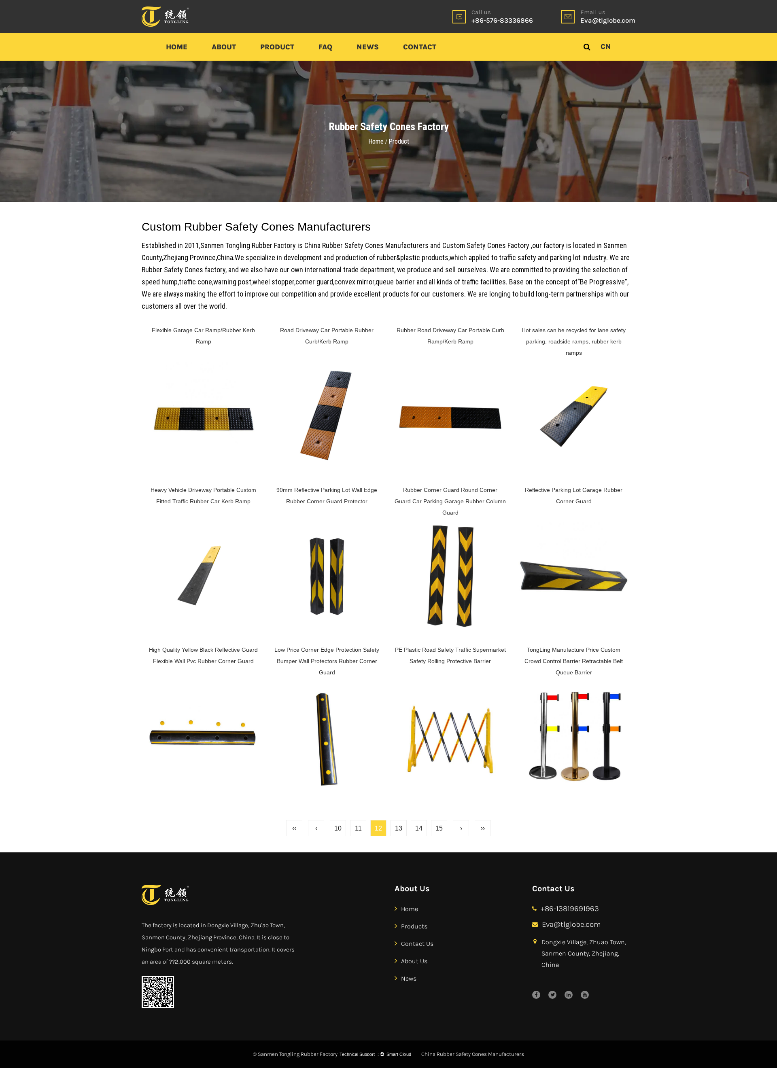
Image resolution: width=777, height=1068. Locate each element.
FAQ (325, 46)
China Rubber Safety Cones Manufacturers (366, 245)
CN (606, 46)
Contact (419, 46)
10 (338, 828)
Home (176, 46)
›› (483, 828)
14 (418, 828)
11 (358, 828)
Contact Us (417, 943)
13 (398, 828)
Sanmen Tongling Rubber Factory (248, 245)
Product (277, 46)
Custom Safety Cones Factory (485, 245)
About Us (414, 960)
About (224, 46)
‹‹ (294, 828)
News (368, 46)
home (409, 908)
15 (439, 828)
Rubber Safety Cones (172, 269)
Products (414, 926)
